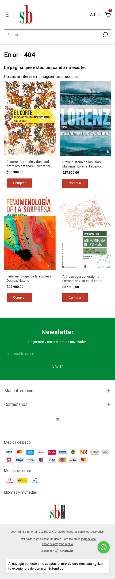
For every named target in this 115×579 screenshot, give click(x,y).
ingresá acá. (89, 539)
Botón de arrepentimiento (57, 544)
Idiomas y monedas (20, 492)
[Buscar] (105, 34)
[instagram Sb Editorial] (57, 420)
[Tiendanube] (57, 551)
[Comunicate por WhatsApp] (104, 547)
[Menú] (8, 15)
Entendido (55, 568)
